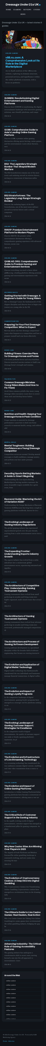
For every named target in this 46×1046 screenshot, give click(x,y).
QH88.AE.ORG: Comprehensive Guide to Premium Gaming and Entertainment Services (21, 264)
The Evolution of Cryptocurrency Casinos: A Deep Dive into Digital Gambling (21, 881)
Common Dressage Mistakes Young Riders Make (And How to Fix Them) (21, 385)
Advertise (11, 1041)
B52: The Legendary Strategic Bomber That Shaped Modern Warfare (20, 167)
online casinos (11, 981)
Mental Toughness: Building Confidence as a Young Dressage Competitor (22, 448)
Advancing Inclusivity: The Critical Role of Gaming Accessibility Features (22, 946)
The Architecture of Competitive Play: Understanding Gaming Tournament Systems (21, 588)
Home (8, 10)
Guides (36, 10)
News (23, 14)
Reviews (27, 10)
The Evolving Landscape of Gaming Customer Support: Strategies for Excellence (19, 725)
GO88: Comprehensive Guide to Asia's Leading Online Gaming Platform (21, 132)
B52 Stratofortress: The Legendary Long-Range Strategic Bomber (22, 198)
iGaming (17, 10)
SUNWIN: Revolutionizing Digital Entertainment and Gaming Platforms (21, 101)
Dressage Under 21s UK (22, 4)
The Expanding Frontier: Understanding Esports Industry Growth (21, 554)
